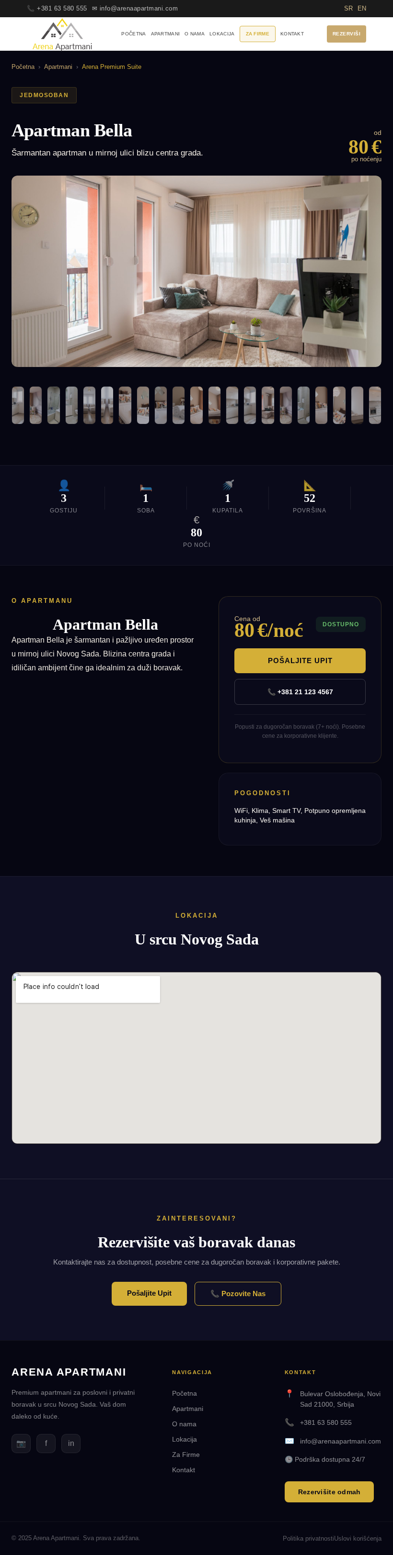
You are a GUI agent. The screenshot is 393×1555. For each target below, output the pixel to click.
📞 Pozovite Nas (238, 1293)
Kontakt (292, 33)
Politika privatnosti (308, 1538)
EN (362, 8)
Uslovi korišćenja (357, 1538)
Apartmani (165, 33)
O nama (195, 33)
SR (348, 8)
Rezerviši (347, 33)
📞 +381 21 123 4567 (300, 692)
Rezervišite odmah (329, 1492)
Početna (133, 33)
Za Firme (257, 33)
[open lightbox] (196, 271)
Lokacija (221, 33)
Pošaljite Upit (300, 660)
